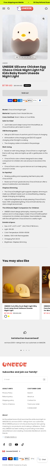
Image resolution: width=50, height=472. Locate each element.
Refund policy (7, 397)
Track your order (33, 404)
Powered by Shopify (20, 465)
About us (30, 397)
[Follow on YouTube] (16, 444)
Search (30, 393)
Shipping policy (8, 400)
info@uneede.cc (11, 437)
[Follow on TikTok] (22, 444)
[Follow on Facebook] (4, 444)
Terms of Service (8, 404)
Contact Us (31, 400)
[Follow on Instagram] (10, 444)
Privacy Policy (7, 393)
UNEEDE (5, 63)
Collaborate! (32, 408)
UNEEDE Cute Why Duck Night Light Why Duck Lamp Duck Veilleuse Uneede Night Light (20, 308)
